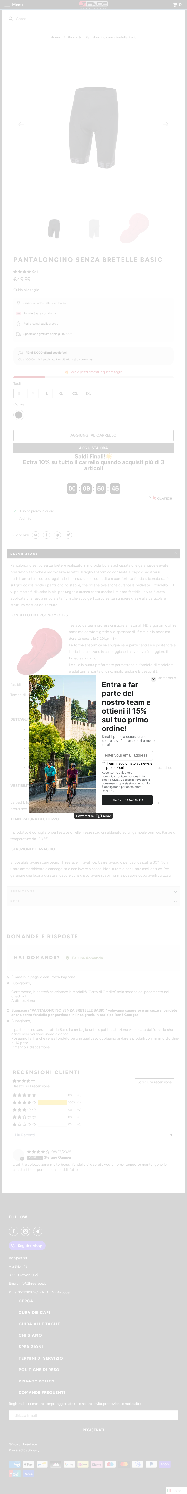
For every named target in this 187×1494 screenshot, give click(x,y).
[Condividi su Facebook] (46, 535)
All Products (73, 37)
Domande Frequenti (42, 1392)
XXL (75, 393)
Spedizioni (31, 1346)
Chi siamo (30, 1335)
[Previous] (21, 124)
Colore (18, 404)
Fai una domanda (87, 958)
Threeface (29, 1444)
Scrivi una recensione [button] (155, 1082)
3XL (88, 393)
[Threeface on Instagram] (26, 1231)
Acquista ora (93, 448)
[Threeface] (93, 4)
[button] (25, 272)
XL (61, 393)
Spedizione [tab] (22, 891)
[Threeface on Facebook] (14, 1231)
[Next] (165, 124)
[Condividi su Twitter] (35, 535)
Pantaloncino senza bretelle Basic (88, 259)
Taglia (18, 383)
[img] (38, 1152)
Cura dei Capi (34, 1312)
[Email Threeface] (38, 1231)
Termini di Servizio (41, 1358)
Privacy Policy (37, 1381)
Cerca (26, 1301)
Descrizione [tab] (24, 553)
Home (55, 37)
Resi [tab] (15, 901)
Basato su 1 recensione (31, 1086)
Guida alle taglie (26, 290)
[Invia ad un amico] (68, 535)
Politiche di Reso (39, 1369)
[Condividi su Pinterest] (57, 535)
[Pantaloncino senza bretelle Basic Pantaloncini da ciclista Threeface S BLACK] (93, 124)
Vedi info (25, 518)
